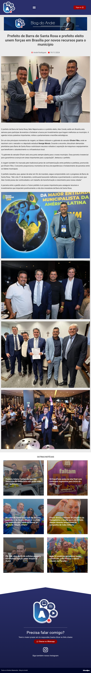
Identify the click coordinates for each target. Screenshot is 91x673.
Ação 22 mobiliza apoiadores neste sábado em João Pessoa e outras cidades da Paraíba (65, 558)
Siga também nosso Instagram (45, 655)
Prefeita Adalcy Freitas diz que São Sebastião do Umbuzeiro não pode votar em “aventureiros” (23, 481)
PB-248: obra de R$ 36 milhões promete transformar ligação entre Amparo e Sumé (23, 558)
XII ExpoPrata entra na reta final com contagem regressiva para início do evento (65, 481)
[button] (34, 7)
